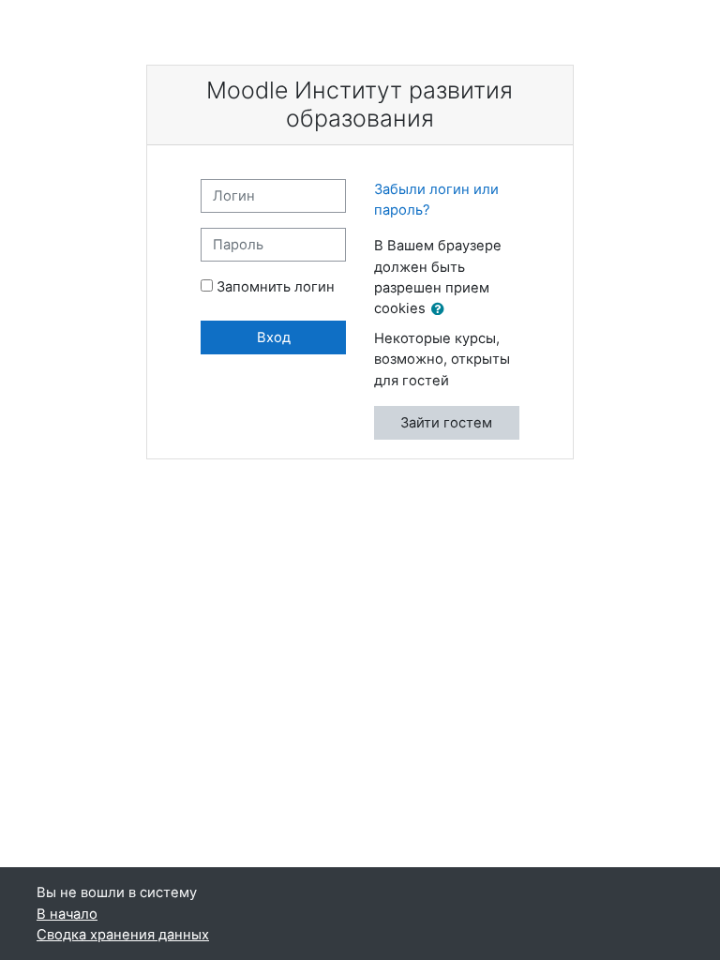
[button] (441, 309)
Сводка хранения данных (123, 934)
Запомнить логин (276, 286)
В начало (67, 914)
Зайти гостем (446, 422)
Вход (274, 337)
